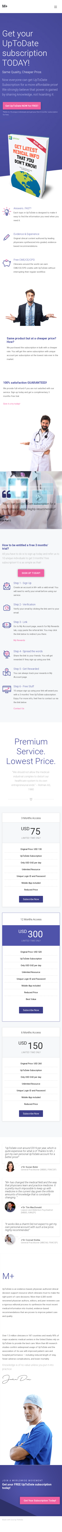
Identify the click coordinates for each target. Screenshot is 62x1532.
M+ (4, 6)
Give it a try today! (11, 403)
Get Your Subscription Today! (40, 1500)
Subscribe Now (31, 899)
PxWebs (20, 1520)
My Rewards (19, 640)
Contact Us (19, 708)
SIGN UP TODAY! (31, 573)
